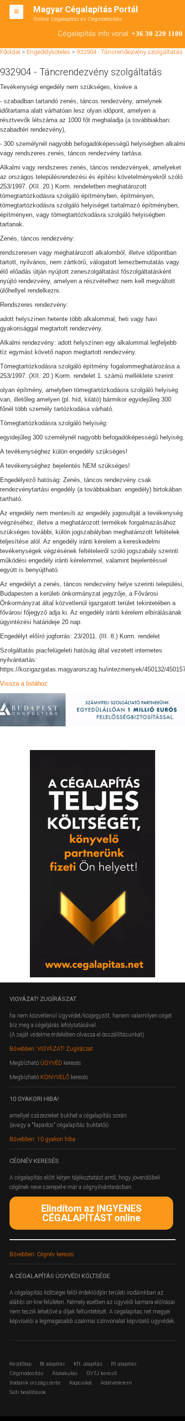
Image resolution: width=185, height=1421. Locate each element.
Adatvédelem (116, 1383)
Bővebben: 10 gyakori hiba (42, 1139)
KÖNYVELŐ (55, 1077)
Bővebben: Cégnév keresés (41, 1254)
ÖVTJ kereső (101, 1373)
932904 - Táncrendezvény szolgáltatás (129, 51)
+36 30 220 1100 (157, 33)
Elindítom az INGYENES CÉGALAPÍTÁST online (91, 1213)
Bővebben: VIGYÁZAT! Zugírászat (51, 1049)
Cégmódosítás (26, 1373)
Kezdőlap (20, 1364)
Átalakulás (65, 1373)
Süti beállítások (27, 1392)
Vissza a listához (23, 683)
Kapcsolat (80, 1383)
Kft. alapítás (88, 1364)
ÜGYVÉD (51, 1063)
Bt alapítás (52, 1364)
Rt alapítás (124, 1364)
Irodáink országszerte (35, 1383)
